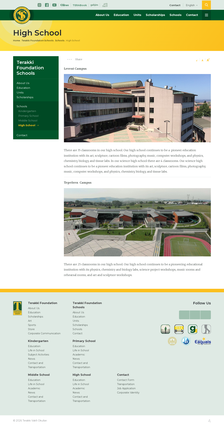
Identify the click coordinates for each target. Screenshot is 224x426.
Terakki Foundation (42, 303)
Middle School (27, 120)
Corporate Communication (44, 333)
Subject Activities (38, 354)
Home (16, 40)
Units (137, 15)
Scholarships (155, 15)
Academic (79, 354)
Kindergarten (27, 111)
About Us (102, 15)
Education (121, 15)
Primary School (28, 115)
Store (31, 329)
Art (30, 320)
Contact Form (125, 380)
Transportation (126, 384)
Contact (174, 5)
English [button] (190, 5)
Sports (32, 325)
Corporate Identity (128, 392)
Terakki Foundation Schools (38, 40)
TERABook (80, 5)
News (31, 358)
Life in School (36, 350)
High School (26, 125)
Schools (175, 15)
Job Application (126, 388)
